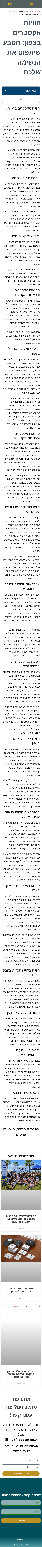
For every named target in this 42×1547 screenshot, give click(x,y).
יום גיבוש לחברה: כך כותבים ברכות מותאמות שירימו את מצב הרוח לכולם (21, 1218)
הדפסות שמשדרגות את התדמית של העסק (21, 1290)
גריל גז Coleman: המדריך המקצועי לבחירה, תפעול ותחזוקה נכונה (21, 1374)
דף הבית (38, 11)
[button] (6, 91)
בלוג (31, 11)
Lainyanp (10, 4)
